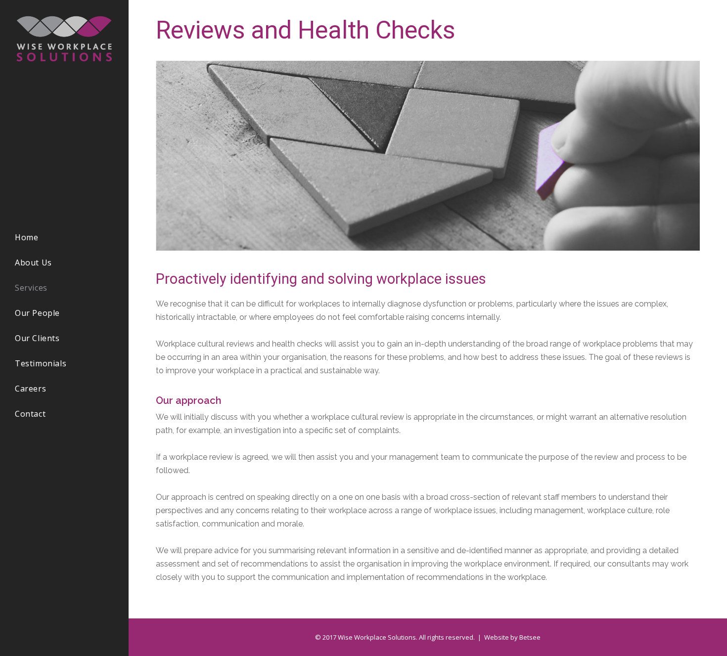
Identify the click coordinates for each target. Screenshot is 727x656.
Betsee (530, 637)
